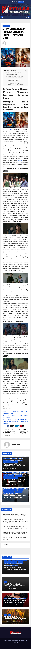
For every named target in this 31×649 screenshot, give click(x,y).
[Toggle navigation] (14, 17)
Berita (5, 456)
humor (20, 160)
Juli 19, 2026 (8, 588)
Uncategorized (18, 460)
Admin (11, 42)
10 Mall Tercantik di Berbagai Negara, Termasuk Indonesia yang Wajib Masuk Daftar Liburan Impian (15, 521)
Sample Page (17, 645)
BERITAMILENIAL (8, 129)
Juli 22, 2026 (8, 571)
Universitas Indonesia (8, 477)
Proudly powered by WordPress (11, 640)
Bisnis (13, 456)
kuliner (15, 458)
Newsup (24, 640)
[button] (26, 17)
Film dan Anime (19, 456)
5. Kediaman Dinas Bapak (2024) (16, 84)
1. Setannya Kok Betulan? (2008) (15, 79)
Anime (9, 456)
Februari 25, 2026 (10, 604)
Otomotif (6, 460)
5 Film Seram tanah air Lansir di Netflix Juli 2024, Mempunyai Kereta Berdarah (10, 432)
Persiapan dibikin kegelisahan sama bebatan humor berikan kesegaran (15, 77)
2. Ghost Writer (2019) (13, 80)
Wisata (16, 477)
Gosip (5, 458)
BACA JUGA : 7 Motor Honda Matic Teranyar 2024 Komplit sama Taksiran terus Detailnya (15, 421)
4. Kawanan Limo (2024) (14, 83)
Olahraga (20, 458)
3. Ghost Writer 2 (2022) (14, 82)
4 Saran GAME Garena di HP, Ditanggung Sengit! (22, 431)
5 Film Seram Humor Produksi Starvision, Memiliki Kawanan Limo (15, 73)
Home (12, 645)
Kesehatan (10, 458)
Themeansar (15, 642)
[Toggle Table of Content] (24, 71)
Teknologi (12, 460)
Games (25, 456)
